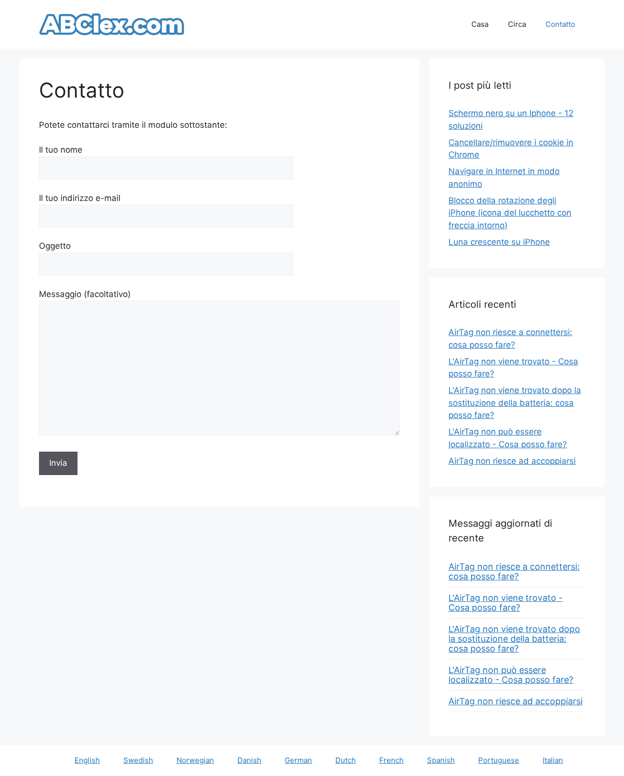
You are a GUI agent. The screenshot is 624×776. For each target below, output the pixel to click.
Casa (479, 24)
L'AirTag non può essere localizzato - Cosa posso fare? (510, 675)
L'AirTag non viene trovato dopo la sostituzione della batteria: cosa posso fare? (514, 402)
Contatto (560, 24)
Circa (517, 24)
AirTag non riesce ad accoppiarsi (512, 461)
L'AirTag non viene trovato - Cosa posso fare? (505, 603)
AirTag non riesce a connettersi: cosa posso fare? (514, 571)
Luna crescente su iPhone (499, 242)
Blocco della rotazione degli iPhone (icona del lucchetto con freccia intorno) (509, 213)
